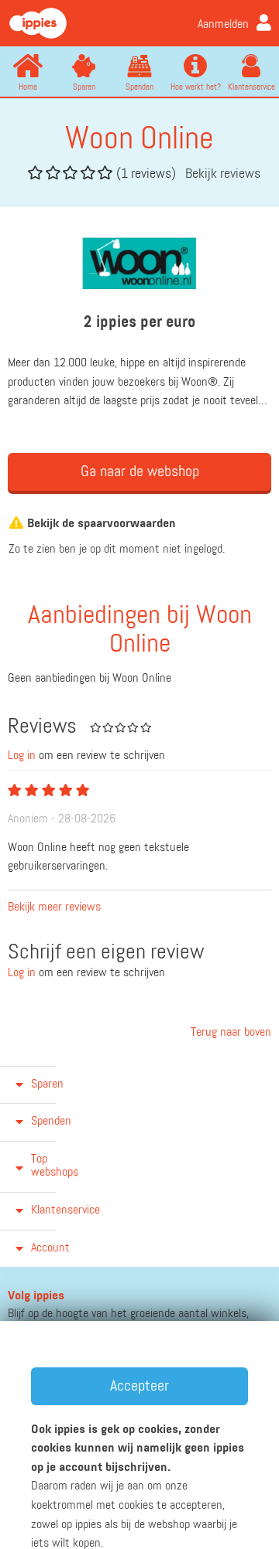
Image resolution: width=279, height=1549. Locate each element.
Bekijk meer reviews (54, 907)
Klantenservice (251, 87)
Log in (22, 756)
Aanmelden (223, 25)
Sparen (84, 87)
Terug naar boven (229, 1032)
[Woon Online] (140, 263)
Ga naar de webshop (140, 471)
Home (28, 87)
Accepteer (139, 1386)
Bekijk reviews (222, 174)
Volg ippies (36, 1296)
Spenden (139, 87)
